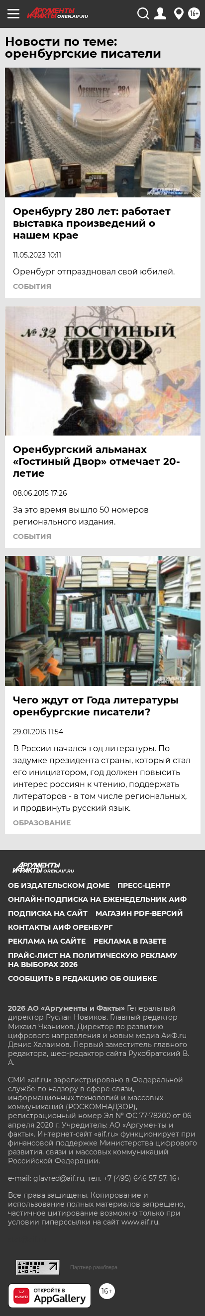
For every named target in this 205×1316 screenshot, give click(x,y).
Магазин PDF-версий (139, 913)
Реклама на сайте (47, 941)
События (32, 286)
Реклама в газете (130, 941)
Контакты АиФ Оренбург (60, 927)
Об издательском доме (58, 885)
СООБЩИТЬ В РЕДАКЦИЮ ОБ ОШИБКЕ (82, 978)
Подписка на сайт (48, 913)
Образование (42, 822)
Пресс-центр (143, 885)
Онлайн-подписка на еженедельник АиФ (97, 899)
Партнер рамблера (93, 1267)
